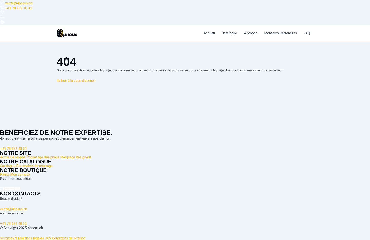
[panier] (2, 23)
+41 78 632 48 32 (18, 8)
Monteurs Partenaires (280, 33)
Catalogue (229, 33)
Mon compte (20, 174)
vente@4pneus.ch (18, 3)
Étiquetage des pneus (42, 157)
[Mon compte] (2, 18)
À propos (250, 33)
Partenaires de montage (34, 166)
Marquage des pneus (75, 157)
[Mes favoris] (2, 13)
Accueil (209, 33)
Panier (4, 174)
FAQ (307, 33)
